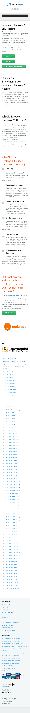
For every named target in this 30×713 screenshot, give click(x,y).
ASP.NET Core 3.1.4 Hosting (12, 442)
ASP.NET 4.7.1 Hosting (10, 401)
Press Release (5, 615)
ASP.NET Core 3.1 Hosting (11, 433)
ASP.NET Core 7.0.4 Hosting (12, 546)
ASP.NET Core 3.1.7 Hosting (12, 451)
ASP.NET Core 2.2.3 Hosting (12, 421)
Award (23, 361)
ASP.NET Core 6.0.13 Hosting (12, 520)
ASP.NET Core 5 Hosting (11, 457)
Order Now (8, 61)
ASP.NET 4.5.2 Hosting (10, 392)
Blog (19, 710)
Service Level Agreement (8, 625)
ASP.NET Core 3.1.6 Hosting (12, 448)
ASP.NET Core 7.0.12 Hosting (12, 555)
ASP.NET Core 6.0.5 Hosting (12, 502)
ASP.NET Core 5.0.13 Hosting (12, 481)
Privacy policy (13, 710)
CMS (12, 361)
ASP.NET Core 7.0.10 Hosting (12, 552)
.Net (4, 358)
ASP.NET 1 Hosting (9, 374)
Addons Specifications (7, 632)
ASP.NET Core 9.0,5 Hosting (12, 585)
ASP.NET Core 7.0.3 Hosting (12, 543)
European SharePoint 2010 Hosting (11, 658)
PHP (20, 358)
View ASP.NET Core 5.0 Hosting (14, 66)
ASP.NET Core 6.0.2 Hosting (12, 499)
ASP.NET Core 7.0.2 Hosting (12, 540)
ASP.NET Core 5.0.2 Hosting (12, 460)
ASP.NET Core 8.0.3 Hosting (12, 570)
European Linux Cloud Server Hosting (11, 655)
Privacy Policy (5, 617)
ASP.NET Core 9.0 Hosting (11, 582)
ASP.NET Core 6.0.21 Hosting (12, 531)
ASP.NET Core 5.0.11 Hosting (12, 478)
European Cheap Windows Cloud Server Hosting (14, 646)
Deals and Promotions (7, 627)
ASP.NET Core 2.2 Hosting (11, 413)
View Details (9, 313)
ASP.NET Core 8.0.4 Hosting (12, 573)
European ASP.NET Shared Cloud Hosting (12, 643)
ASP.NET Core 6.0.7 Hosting (12, 508)
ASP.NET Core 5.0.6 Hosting (12, 469)
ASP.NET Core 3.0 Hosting (11, 430)
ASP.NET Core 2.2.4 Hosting (12, 424)
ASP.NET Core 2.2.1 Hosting (12, 416)
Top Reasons (5, 607)
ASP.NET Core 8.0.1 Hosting (12, 564)
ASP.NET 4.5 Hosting (10, 386)
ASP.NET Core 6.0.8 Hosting (12, 511)
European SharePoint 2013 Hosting (11, 660)
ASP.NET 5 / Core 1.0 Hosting (12, 410)
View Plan (8, 56)
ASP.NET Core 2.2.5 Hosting (12, 427)
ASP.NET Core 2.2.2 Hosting (12, 419)
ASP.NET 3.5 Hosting (10, 380)
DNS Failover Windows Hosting (10, 665)
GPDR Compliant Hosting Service (10, 622)
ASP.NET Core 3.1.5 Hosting (12, 445)
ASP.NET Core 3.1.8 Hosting (12, 454)
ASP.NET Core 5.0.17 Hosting (12, 490)
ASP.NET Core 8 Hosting (11, 561)
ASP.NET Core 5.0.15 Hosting (12, 487)
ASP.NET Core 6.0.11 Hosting (12, 517)
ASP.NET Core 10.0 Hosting (12, 588)
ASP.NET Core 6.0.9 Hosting (12, 514)
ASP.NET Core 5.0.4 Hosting (12, 466)
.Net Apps (14, 358)
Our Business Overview (8, 604)
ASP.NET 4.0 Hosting (10, 383)
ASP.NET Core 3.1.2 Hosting (12, 436)
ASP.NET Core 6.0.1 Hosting (12, 496)
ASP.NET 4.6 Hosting (10, 395)
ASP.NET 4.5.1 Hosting (10, 389)
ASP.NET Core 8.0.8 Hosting (12, 579)
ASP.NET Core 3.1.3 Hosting (12, 439)
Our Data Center (6, 609)
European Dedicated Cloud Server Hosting (13, 653)
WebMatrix (6, 361)
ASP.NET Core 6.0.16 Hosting (12, 526)
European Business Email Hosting (10, 663)
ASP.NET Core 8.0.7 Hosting (12, 576)
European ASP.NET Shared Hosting (11, 638)
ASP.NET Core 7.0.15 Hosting (12, 558)
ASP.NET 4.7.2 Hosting (10, 404)
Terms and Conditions (7, 620)
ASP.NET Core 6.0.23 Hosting (12, 534)
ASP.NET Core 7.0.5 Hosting (12, 549)
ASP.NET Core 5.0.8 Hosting (12, 475)
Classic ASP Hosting (10, 371)
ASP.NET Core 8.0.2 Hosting (12, 567)
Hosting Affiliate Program (8, 630)
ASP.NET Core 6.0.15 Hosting (12, 523)
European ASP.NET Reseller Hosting (11, 641)
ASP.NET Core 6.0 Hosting (11, 493)
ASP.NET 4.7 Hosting (10, 398)
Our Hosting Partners (7, 612)
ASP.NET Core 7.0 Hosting (11, 537)
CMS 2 (17, 361)
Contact (23, 710)
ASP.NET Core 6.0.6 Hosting (12, 505)
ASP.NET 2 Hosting (9, 377)
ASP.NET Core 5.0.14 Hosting (12, 484)
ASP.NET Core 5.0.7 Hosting (12, 472)
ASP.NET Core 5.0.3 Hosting (12, 463)
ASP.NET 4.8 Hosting (10, 407)
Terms (6, 710)
